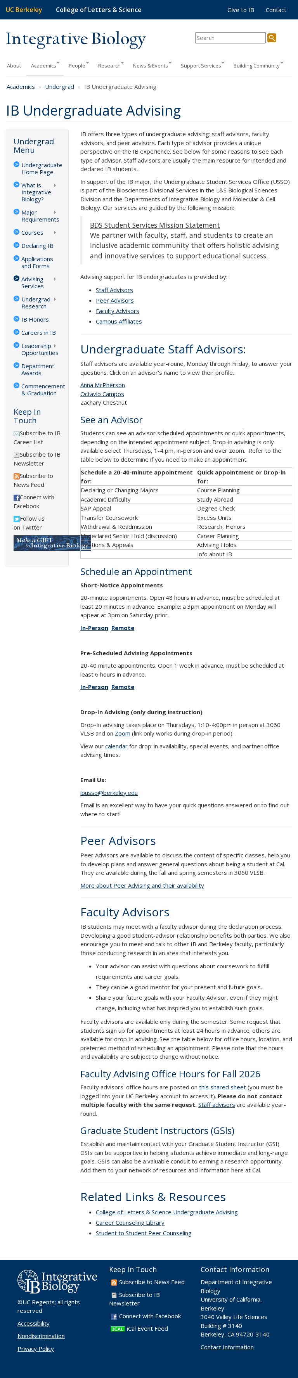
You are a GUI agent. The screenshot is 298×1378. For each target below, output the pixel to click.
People (74, 65)
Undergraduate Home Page (41, 168)
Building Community (254, 65)
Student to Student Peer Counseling (144, 1233)
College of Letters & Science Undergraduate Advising (167, 1212)
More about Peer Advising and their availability (142, 885)
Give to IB (240, 10)
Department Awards (37, 369)
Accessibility (33, 1323)
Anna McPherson (102, 385)
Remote (122, 628)
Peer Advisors (115, 300)
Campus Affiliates (119, 321)
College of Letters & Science (99, 9)
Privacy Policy (35, 1348)
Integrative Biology (76, 39)
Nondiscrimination (41, 1336)
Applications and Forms (37, 262)
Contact (276, 10)
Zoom (122, 733)
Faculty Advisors (117, 311)
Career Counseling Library (130, 1222)
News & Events (148, 65)
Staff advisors (216, 1104)
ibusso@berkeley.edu (109, 792)
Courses (28, 233)
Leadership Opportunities (36, 349)
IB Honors (35, 319)
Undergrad (59, 86)
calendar (116, 746)
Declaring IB (37, 245)
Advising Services (29, 282)
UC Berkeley (24, 9)
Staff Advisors (114, 290)
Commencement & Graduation (41, 389)
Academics (41, 65)
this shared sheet (222, 1087)
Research (107, 65)
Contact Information (227, 1347)
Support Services (198, 65)
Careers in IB (38, 332)
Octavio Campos (102, 394)
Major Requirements (36, 215)
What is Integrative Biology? (32, 192)
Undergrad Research (32, 302)
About (14, 65)
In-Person (94, 628)
